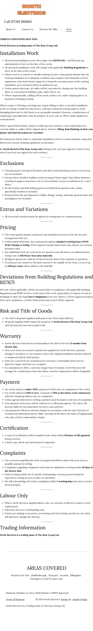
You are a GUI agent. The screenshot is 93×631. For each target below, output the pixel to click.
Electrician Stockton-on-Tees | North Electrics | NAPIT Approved (37, 593)
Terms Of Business (15, 599)
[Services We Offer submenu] (60, 29)
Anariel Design (80, 599)
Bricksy (65, 599)
